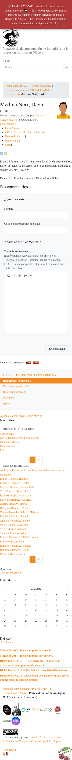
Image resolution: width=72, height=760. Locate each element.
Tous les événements (11, 572)
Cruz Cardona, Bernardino (14, 491)
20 (39, 460)
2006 (46, 90)
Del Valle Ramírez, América (15, 499)
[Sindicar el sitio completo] (4, 753)
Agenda (4, 415)
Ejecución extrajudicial (15, 386)
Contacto (23, 688)
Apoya (6, 403)
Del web (37, 415)
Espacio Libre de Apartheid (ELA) (38, 23)
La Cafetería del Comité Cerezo (47, 19)
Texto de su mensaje (16, 251)
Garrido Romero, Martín (13, 504)
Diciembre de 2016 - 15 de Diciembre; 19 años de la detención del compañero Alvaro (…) (30, 663)
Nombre (8, 208)
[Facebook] (1, 153)
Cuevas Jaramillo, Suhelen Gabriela (19, 512)
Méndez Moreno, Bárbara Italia (17, 487)
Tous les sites (7, 642)
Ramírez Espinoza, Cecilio (14, 550)
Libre (8, 144)
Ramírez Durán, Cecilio (13, 554)
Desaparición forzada (14, 392)
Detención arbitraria (16, 90)
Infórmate (8, 397)
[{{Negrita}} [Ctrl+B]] (8, 275)
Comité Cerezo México (15, 693)
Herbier (28, 415)
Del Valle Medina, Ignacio (14, 516)
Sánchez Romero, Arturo (13, 533)
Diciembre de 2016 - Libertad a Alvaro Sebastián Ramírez (34, 670)
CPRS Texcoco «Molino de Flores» (24, 132)
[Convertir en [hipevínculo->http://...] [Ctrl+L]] (20, 275)
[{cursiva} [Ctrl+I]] (14, 275)
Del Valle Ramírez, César (14, 508)
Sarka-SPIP (40, 688)
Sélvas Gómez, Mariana (13, 529)
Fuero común (12, 140)
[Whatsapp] (5, 153)
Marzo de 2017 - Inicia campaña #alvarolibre (26, 650)
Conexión (10, 749)
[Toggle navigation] (7, 78)
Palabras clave (16, 415)
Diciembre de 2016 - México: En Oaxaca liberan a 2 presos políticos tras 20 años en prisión (34, 677)
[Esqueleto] (6, 753)
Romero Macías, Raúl (12, 541)
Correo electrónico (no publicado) (22, 223)
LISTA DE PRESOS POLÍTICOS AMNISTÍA (29, 375)
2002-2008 (36, 90)
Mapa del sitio (10, 688)
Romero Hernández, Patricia (15, 545)
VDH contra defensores (38, 86)
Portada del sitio (14, 86)
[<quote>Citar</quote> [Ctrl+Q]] (25, 275)
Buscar (6, 60)
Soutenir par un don (63, 751)
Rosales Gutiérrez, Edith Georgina (19, 537)
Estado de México (15, 136)
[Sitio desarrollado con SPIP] (7, 753)
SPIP (31, 688)
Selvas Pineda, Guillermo (14, 524)
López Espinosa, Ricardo (14, 478)
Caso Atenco (12, 94)
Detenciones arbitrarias (17, 381)
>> (65, 67)
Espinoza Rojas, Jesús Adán (15, 495)
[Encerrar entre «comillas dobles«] (31, 275)
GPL (49, 688)
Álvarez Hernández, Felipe (15, 520)
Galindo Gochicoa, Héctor (14, 483)
